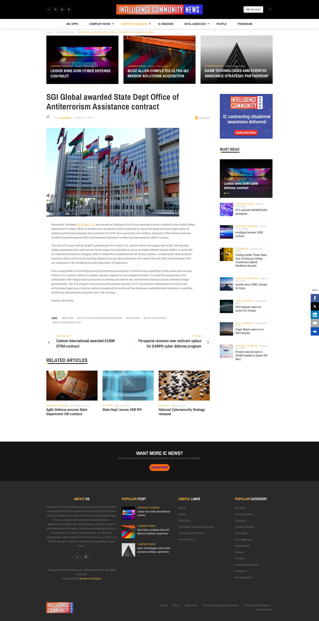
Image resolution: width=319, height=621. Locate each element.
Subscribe (184, 521)
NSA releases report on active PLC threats (248, 309)
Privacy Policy (186, 540)
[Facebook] (315, 298)
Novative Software (90, 579)
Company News (99, 24)
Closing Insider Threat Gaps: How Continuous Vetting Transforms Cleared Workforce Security (251, 260)
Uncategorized (243, 577)
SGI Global (133, 318)
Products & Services (247, 565)
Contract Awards (134, 24)
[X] (315, 306)
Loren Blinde (64, 118)
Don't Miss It (63, 336)
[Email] (315, 323)
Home (49, 32)
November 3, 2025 (80, 405)
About (181, 514)
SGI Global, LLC (86, 225)
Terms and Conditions (191, 533)
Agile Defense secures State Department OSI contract (66, 411)
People (221, 24)
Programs (245, 24)
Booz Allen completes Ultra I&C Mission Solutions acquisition (158, 73)
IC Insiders (165, 24)
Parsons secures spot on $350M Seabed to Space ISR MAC (251, 355)
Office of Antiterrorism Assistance (100, 318)
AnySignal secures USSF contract (249, 234)
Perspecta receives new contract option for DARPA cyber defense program (169, 343)
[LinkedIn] (315, 315)
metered (68, 318)
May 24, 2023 (122, 405)
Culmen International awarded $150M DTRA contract (85, 343)
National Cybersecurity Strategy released (182, 411)
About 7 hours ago (85, 66)
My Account (253, 9)
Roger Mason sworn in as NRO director (249, 331)
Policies (164, 405)
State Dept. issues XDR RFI (122, 409)
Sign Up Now (159, 468)
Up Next (196, 336)
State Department (156, 318)
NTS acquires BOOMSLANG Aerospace (251, 212)
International (242, 546)
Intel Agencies (195, 24)
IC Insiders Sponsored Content (196, 527)
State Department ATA (67, 322)
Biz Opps (72, 24)
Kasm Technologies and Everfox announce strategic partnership (236, 73)
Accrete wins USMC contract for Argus (251, 286)
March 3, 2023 (178, 405)
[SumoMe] (315, 331)
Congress (240, 521)
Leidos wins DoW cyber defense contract (81, 73)
